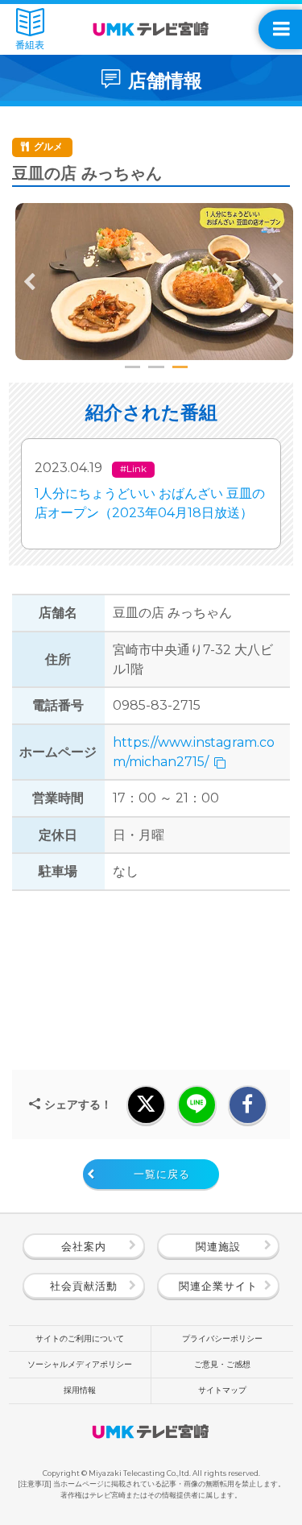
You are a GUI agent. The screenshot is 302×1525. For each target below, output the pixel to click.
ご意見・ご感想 (222, 1364)
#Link (133, 468)
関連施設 (218, 1247)
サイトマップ (222, 1390)
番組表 (29, 45)
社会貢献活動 (84, 1286)
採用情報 (80, 1390)
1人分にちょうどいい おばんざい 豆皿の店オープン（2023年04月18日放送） (150, 503)
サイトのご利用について (79, 1338)
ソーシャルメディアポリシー (79, 1364)
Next (278, 282)
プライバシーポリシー (222, 1338)
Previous (30, 282)
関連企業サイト (218, 1286)
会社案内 (83, 1247)
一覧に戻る (162, 1174)
